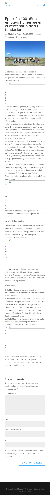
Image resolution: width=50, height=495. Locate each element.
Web (6, 440)
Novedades (9, 37)
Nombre (9, 419)
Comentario (10, 393)
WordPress (26, 492)
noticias (38, 34)
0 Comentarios (22, 37)
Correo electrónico (13, 430)
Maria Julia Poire (14, 34)
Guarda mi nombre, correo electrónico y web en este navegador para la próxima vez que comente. (24, 453)
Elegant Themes (24, 489)
